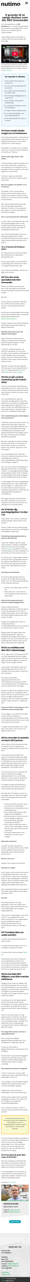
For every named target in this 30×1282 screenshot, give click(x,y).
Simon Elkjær (12, 1182)
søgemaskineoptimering (9, 318)
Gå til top (14, 1221)
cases (6, 372)
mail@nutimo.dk (14, 1212)
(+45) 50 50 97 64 (14, 1210)
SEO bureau (8, 549)
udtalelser (19, 372)
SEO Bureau (6, 1275)
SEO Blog (5, 1272)
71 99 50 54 (8, 70)
